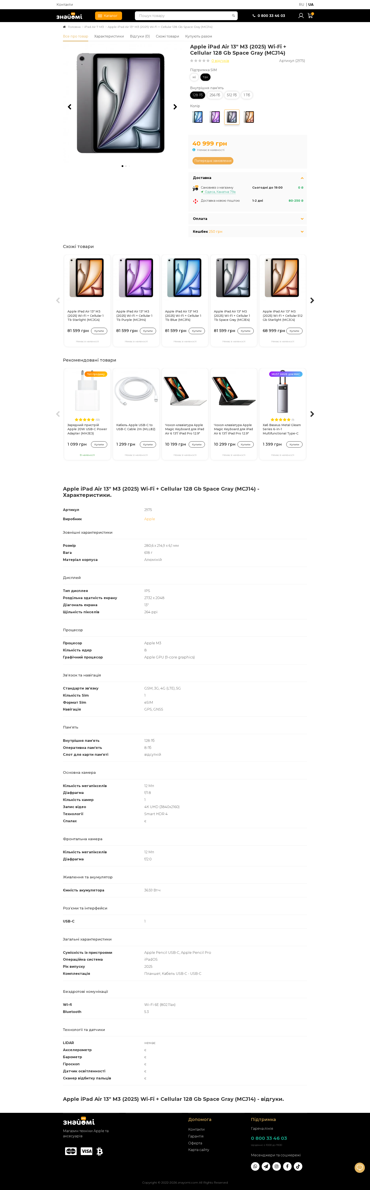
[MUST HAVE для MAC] (283, 391)
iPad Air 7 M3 (94, 27)
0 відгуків (220, 61)
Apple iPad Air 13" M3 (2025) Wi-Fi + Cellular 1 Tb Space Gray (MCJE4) (232, 316)
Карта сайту (198, 1150)
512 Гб (232, 95)
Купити (99, 330)
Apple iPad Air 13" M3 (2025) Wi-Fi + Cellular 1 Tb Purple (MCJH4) (134, 316)
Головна (74, 27)
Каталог (111, 16)
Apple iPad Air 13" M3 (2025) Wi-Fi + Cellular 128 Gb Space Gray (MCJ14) (160, 27)
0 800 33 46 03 (269, 1138)
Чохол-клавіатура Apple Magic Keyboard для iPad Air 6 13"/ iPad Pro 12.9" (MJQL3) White (184, 429)
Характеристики (109, 36)
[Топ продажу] (87, 391)
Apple (149, 519)
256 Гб (215, 95)
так (205, 77)
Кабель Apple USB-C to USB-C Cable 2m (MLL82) (135, 427)
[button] (175, 107)
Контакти (65, 5)
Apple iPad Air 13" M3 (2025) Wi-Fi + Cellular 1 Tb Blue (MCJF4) (183, 316)
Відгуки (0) (140, 36)
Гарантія (196, 1136)
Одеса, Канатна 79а (219, 192)
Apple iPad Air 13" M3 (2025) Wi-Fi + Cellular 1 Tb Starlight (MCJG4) (85, 316)
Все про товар (75, 36)
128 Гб (197, 95)
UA (310, 5)
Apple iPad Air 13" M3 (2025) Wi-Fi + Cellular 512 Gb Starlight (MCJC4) (283, 316)
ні (194, 77)
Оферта (195, 1143)
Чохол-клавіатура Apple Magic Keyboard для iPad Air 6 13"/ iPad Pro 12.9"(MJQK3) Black (233, 429)
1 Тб (247, 95)
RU (301, 5)
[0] (310, 17)
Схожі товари (167, 36)
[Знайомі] (69, 15)
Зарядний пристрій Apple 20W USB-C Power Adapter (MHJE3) (87, 429)
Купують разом (198, 36)
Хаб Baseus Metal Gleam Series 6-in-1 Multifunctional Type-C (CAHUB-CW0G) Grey (282, 429)
